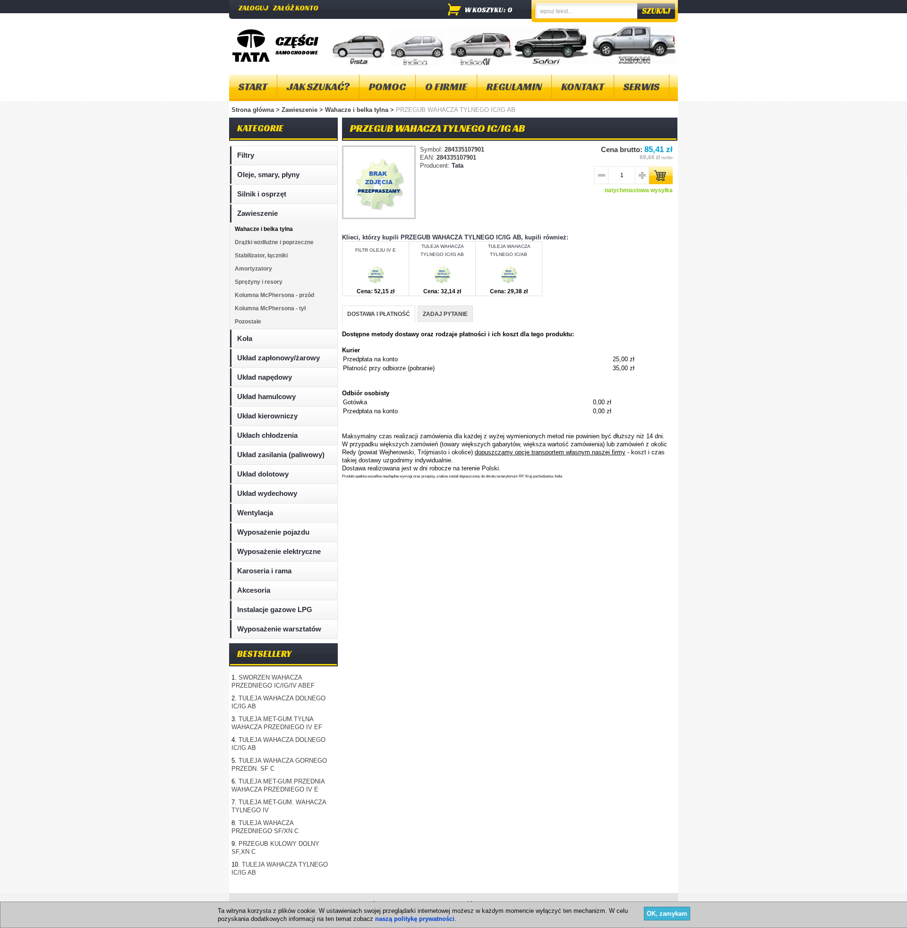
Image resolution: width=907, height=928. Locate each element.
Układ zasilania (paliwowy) (281, 455)
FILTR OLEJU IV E (375, 250)
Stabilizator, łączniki (261, 255)
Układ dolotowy (263, 474)
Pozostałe (248, 321)
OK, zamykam (667, 913)
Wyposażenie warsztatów (279, 629)
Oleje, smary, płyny (268, 174)
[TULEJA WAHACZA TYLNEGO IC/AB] (508, 283)
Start (253, 86)
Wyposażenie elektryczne (279, 551)
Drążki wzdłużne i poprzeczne (274, 242)
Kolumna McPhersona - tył (270, 308)
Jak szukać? (318, 86)
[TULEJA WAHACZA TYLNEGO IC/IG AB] (442, 283)
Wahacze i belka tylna (357, 109)
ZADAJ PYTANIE (445, 314)
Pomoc (387, 86)
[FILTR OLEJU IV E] (375, 283)
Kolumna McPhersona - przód (274, 295)
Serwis (641, 86)
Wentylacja (255, 513)
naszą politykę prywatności (414, 918)
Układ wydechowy (267, 493)
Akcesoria (253, 590)
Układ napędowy (264, 377)
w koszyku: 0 (489, 9)
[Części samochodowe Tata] (251, 45)
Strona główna (252, 109)
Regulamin (514, 86)
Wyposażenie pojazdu (273, 532)
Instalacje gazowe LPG (274, 609)
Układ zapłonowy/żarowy (278, 358)
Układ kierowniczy (267, 416)
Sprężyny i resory (258, 282)
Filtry (245, 155)
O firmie (446, 86)
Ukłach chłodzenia (267, 435)
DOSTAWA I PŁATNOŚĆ (378, 314)
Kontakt (582, 86)
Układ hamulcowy (266, 396)
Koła (244, 338)
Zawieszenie (300, 109)
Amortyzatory (253, 268)
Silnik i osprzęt (261, 194)
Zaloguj (253, 7)
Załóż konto (295, 7)
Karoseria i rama (264, 571)
